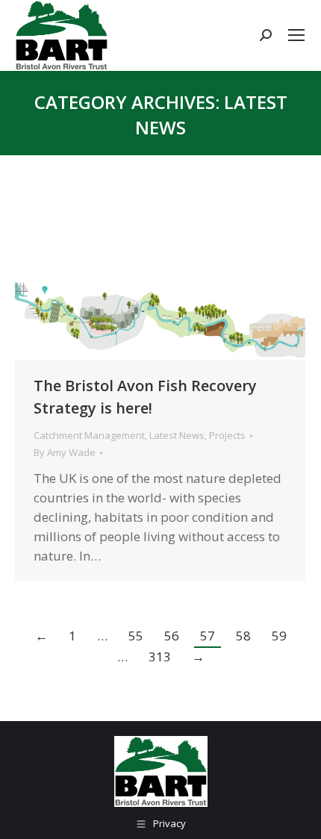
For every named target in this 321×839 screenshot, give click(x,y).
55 (135, 635)
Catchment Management (89, 435)
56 (171, 635)
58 (243, 635)
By (65, 452)
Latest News (177, 435)
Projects (227, 435)
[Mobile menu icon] (296, 35)
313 (160, 656)
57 (207, 635)
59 (279, 635)
